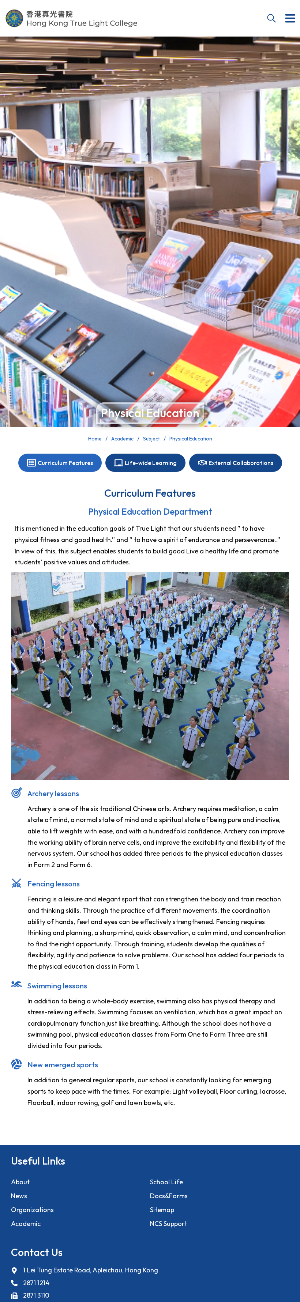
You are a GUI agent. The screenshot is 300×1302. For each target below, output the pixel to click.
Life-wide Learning (151, 462)
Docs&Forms (169, 1196)
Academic (26, 1223)
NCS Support (168, 1223)
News (19, 1196)
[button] (290, 18)
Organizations (32, 1210)
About (20, 1182)
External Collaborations (241, 462)
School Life (166, 1182)
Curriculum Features (65, 462)
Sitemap (162, 1210)
